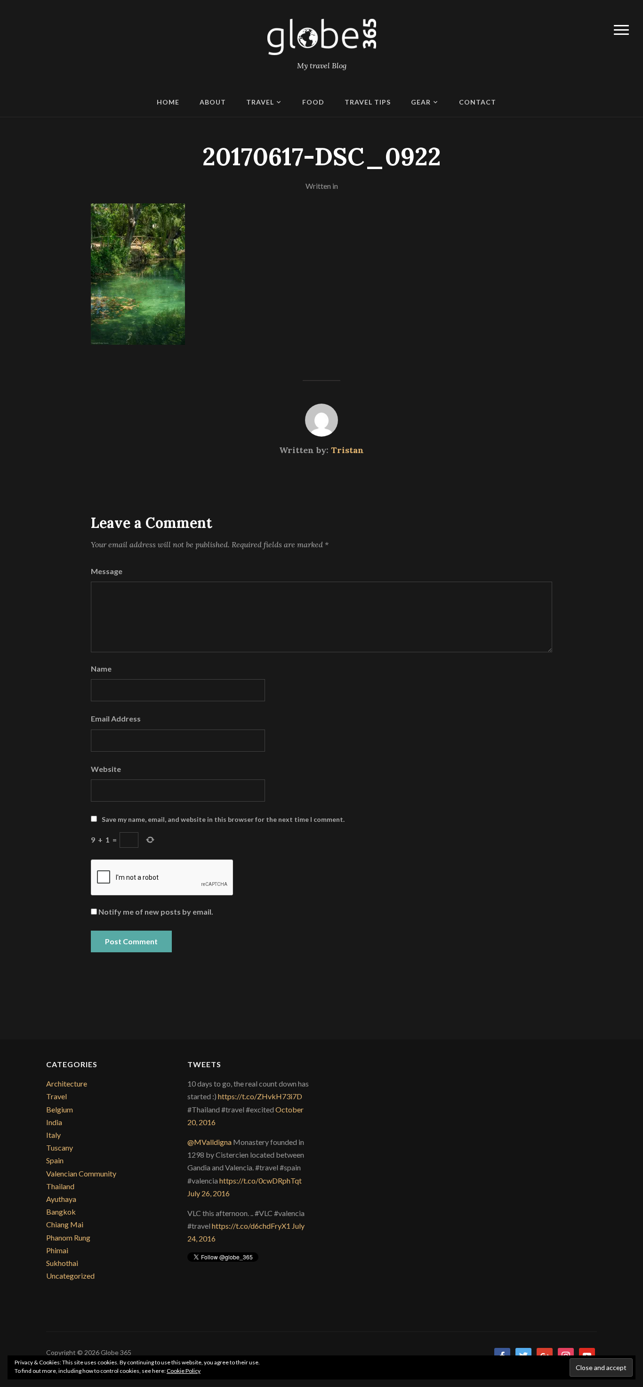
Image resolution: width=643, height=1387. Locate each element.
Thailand (60, 1186)
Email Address (116, 718)
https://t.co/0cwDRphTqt (260, 1180)
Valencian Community (81, 1173)
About (213, 102)
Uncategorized (70, 1275)
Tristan (347, 450)
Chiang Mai (64, 1224)
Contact (477, 102)
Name (101, 668)
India (54, 1122)
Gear (421, 102)
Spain (55, 1160)
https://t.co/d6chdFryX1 (251, 1225)
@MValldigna (209, 1141)
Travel (260, 102)
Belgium (59, 1109)
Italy (53, 1134)
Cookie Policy (184, 1370)
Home (168, 102)
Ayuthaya (61, 1198)
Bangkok (61, 1211)
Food (313, 102)
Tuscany (59, 1147)
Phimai (57, 1250)
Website (106, 768)
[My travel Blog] (321, 36)
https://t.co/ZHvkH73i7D (260, 1096)
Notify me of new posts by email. (155, 911)
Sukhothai (62, 1262)
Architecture (66, 1083)
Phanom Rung (68, 1237)
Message (106, 571)
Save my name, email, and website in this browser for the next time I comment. (223, 819)
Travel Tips (368, 102)
